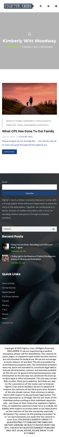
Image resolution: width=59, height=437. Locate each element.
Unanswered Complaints (36, 125)
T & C (4, 309)
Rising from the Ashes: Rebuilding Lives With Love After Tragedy (31, 246)
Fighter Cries (26, 137)
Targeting (11, 125)
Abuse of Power (14, 121)
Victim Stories (9, 287)
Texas (20, 125)
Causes (5, 301)
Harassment (29, 121)
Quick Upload (8, 292)
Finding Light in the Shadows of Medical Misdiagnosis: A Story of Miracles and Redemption (33, 257)
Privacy (5, 305)
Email (4, 182)
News (4, 318)
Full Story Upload (10, 296)
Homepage (12, 47)
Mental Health (43, 121)
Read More (9, 152)
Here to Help (8, 283)
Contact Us (7, 323)
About (5, 314)
